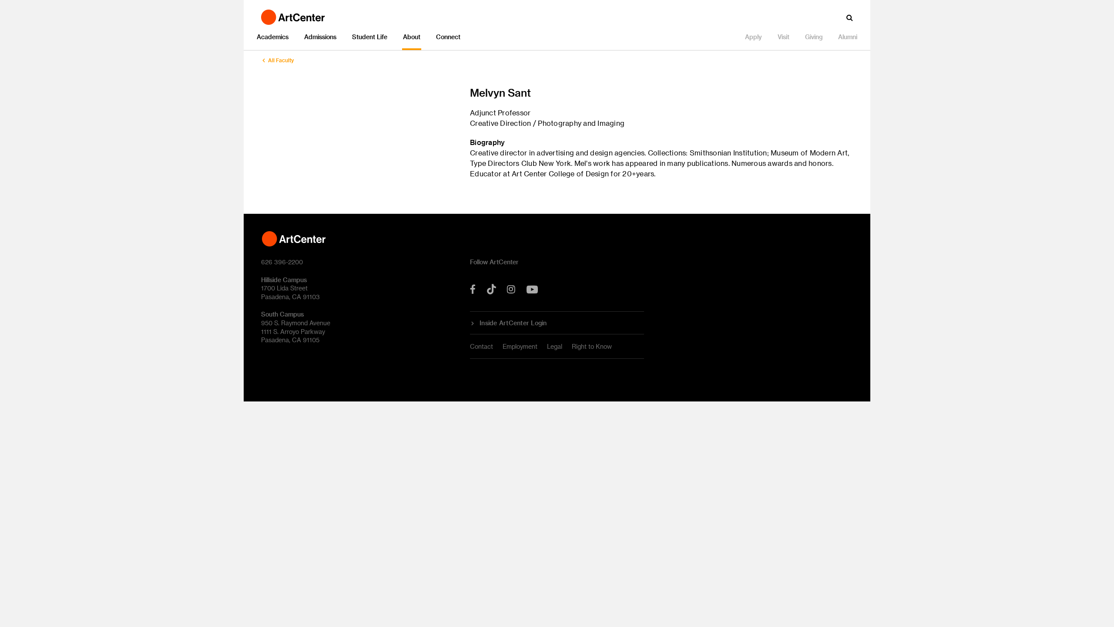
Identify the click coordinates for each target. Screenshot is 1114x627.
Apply (753, 36)
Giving (813, 36)
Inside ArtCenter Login (513, 323)
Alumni (847, 36)
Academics (273, 36)
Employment (520, 346)
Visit (783, 36)
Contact (481, 346)
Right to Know (592, 346)
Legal (554, 346)
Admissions (320, 36)
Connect (448, 36)
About (411, 36)
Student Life (369, 36)
